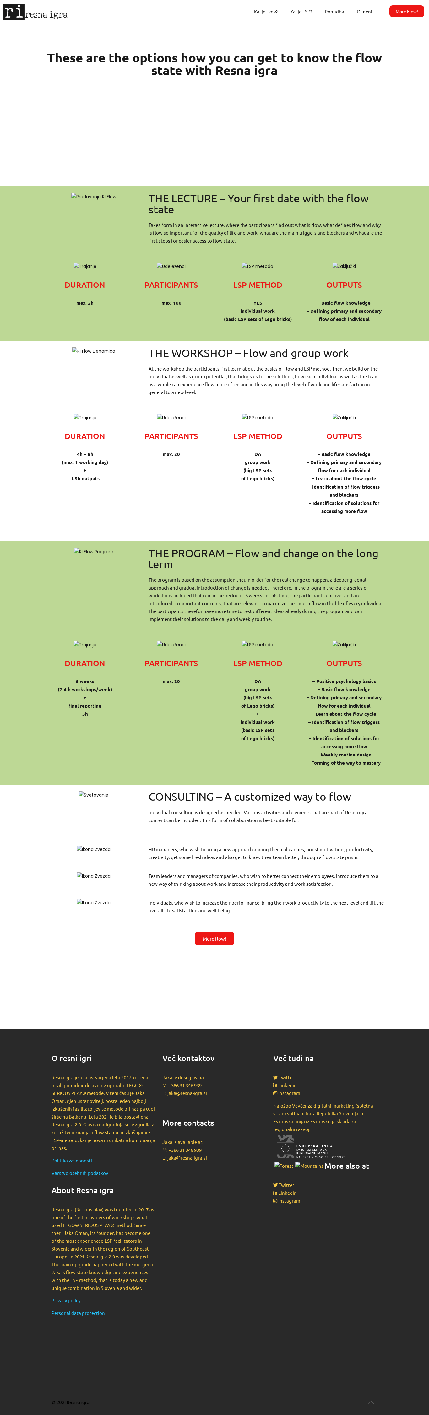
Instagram (289, 1093)
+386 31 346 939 (185, 1085)
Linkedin (287, 1085)
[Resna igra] (32, 11)
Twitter (286, 1077)
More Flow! (407, 11)
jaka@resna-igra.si (187, 1093)
